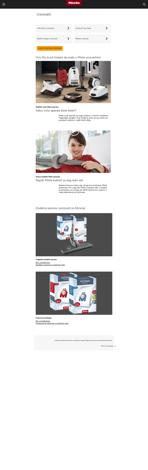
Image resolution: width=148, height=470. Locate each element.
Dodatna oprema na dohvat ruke (50, 265)
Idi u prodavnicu (43, 263)
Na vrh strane (107, 346)
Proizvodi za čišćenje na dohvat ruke (52, 323)
